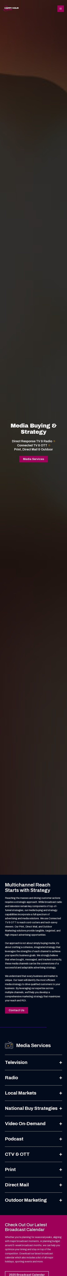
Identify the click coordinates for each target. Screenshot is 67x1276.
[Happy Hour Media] (11, 9)
